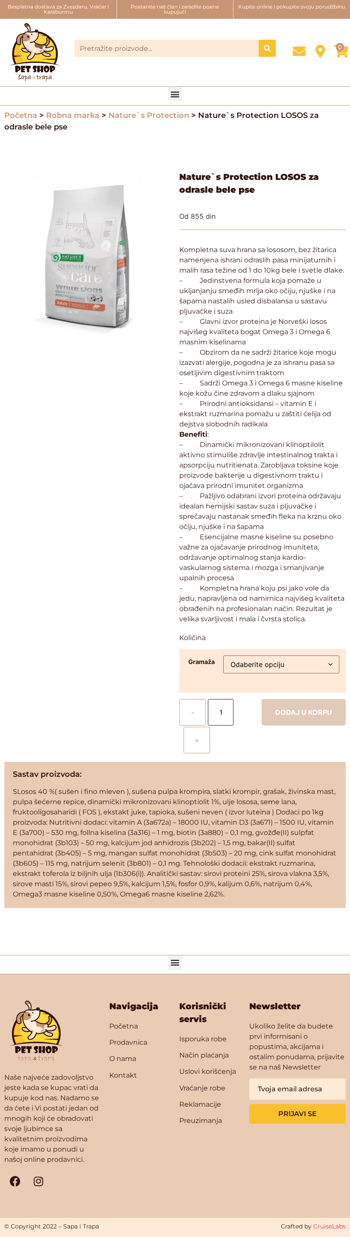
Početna (20, 115)
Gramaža (201, 662)
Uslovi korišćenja (207, 1071)
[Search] (267, 48)
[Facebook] (15, 1181)
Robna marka (72, 115)
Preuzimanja (200, 1121)
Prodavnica (128, 1042)
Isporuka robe (203, 1039)
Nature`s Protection (148, 115)
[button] (175, 94)
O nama (122, 1059)
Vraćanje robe (202, 1088)
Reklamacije (200, 1104)
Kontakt (123, 1075)
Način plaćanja (204, 1055)
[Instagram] (38, 1181)
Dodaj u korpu (303, 712)
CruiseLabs (329, 1226)
